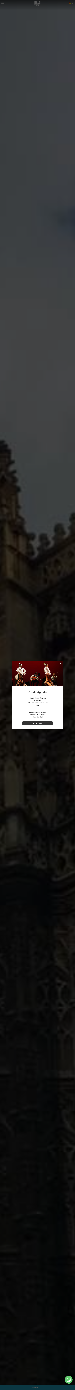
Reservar (37, 723)
